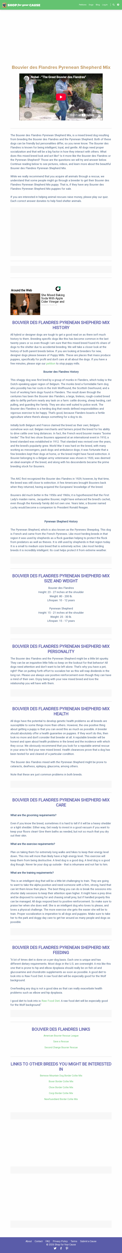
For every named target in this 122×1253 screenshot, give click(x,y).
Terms (74, 1241)
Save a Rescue (61, 1041)
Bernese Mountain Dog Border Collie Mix (61, 1075)
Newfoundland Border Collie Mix (61, 1099)
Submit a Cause (88, 1241)
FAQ (48, 1241)
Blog (98, 5)
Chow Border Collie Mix (61, 1087)
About (29, 1241)
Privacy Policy (60, 1241)
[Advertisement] (61, 37)
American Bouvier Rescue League (61, 1035)
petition (50, 363)
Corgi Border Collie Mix (61, 1093)
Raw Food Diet (51, 1000)
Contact (39, 1241)
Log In (105, 5)
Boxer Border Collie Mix (61, 1081)
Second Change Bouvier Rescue (61, 1047)
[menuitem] (83, 4)
